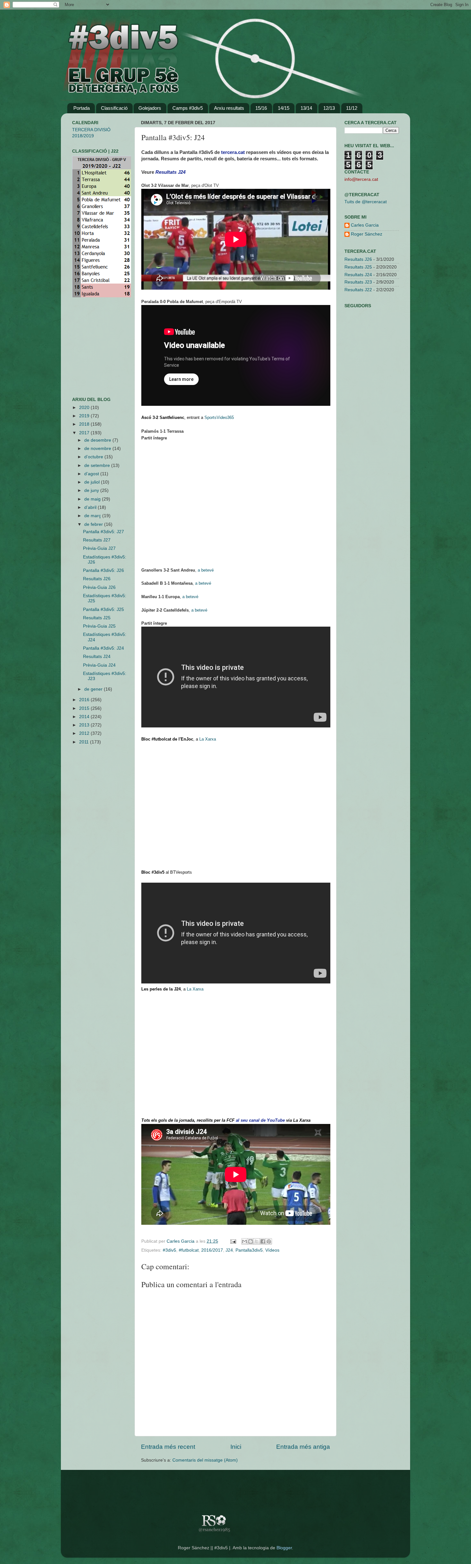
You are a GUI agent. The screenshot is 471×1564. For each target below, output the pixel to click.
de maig (93, 499)
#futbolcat (189, 1250)
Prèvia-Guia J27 (99, 548)
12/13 (329, 108)
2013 (85, 725)
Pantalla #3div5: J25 (103, 609)
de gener (94, 689)
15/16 (261, 108)
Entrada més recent (168, 1446)
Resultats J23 (358, 282)
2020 (85, 407)
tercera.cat (233, 152)
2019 (85, 415)
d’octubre (94, 456)
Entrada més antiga (303, 1446)
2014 (85, 716)
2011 (84, 742)
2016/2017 (212, 1250)
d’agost (92, 473)
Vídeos (272, 1250)
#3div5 (169, 1250)
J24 (229, 1250)
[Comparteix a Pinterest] (269, 1241)
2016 (85, 699)
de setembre (97, 465)
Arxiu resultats (229, 108)
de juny (92, 490)
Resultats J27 (97, 540)
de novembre (98, 448)
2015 (85, 708)
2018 (85, 424)
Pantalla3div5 (249, 1250)
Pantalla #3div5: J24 (103, 648)
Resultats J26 (97, 578)
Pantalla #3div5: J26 (103, 570)
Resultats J (170, 172)
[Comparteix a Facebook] (263, 1241)
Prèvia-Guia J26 (99, 587)
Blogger (284, 1547)
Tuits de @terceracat (365, 201)
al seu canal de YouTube (260, 1120)
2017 (85, 432)
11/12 (351, 108)
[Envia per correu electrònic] (244, 1241)
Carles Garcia (181, 1241)
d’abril (91, 507)
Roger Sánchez (366, 234)
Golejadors (149, 108)
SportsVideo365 (219, 417)
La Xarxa (207, 739)
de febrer (94, 524)
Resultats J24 (97, 656)
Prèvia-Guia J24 (99, 665)
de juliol (92, 482)
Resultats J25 (97, 617)
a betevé (206, 570)
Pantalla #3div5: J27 (103, 531)
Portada (81, 108)
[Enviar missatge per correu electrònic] (232, 1241)
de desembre (98, 440)
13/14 (306, 108)
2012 (85, 733)
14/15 (283, 108)
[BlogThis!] (250, 1241)
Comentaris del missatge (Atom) (205, 1460)
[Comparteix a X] (256, 1241)
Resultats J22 (358, 289)
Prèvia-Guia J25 (99, 626)
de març (93, 515)
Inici (235, 1446)
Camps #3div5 (187, 108)
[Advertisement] (91, 347)
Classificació (114, 108)
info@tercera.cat (361, 179)
